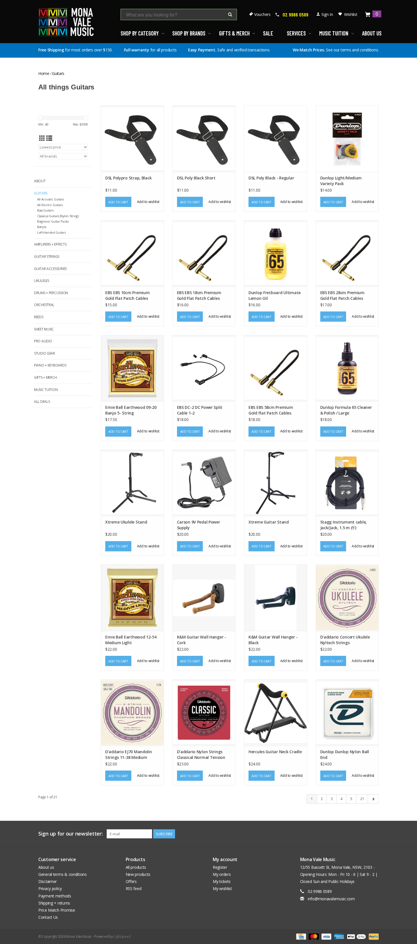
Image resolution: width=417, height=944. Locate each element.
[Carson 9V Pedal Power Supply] (204, 483)
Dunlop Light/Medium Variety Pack (341, 180)
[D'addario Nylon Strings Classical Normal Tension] (204, 712)
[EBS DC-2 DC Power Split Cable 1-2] (204, 368)
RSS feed (134, 888)
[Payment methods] (300, 936)
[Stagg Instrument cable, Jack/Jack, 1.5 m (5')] (347, 483)
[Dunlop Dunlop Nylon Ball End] (347, 712)
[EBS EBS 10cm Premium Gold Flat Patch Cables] (132, 253)
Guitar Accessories (50, 268)
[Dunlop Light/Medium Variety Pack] (347, 138)
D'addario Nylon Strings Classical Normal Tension (201, 754)
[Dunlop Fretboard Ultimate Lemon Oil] (275, 253)
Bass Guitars (45, 210)
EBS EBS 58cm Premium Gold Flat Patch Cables (270, 410)
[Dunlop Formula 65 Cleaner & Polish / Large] (347, 368)
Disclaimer (47, 881)
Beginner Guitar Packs (53, 221)
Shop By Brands (188, 33)
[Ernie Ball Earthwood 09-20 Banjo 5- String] (132, 368)
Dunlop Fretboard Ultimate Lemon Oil (274, 295)
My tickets (222, 881)
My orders (222, 874)
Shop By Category (140, 33)
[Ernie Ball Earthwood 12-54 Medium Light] (132, 597)
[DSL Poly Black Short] (204, 138)
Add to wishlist (148, 201)
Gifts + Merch (45, 377)
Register (220, 867)
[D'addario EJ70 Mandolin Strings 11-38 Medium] (132, 712)
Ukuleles (41, 280)
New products (138, 874)
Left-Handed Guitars (51, 232)
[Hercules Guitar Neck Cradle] (275, 712)
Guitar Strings (46, 256)
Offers (131, 881)
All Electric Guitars (50, 205)
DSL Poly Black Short (196, 178)
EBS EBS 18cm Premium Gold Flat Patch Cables (199, 295)
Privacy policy (50, 888)
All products (136, 867)
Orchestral (44, 304)
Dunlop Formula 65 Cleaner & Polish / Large (346, 410)
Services (296, 33)
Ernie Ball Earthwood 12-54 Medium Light (131, 639)
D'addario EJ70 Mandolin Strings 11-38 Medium (128, 754)
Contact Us (48, 917)
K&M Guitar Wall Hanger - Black (273, 639)
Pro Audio (43, 341)
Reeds (38, 317)
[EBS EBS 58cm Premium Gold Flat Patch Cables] (275, 368)
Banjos (41, 227)
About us (46, 867)
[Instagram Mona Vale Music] (374, 833)
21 (362, 798)
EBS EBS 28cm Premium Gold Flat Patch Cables (342, 295)
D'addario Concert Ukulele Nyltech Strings (345, 639)
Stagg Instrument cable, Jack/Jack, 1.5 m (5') (343, 524)
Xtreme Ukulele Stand (126, 522)
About (40, 181)
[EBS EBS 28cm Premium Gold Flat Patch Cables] (347, 253)
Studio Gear (44, 353)
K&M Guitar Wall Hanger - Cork (201, 639)
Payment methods (54, 896)
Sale (268, 33)
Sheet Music (44, 329)
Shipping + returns (54, 903)
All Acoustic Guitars (50, 199)
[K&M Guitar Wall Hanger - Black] (275, 597)
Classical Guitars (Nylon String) (58, 216)
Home (43, 73)
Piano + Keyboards (50, 365)
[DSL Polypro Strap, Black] (132, 138)
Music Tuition (333, 33)
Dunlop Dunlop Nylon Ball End (344, 754)
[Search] (230, 15)
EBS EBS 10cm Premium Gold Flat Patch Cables (127, 295)
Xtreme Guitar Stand (268, 522)
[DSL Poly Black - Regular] (275, 138)
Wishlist (350, 14)
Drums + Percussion (51, 292)
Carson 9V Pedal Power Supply (198, 524)
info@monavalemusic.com (331, 898)
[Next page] (373, 798)
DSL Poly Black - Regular (271, 178)
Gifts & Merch (234, 33)
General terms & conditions (62, 874)
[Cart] (368, 15)
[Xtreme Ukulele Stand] (132, 483)
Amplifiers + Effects (50, 244)
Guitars (58, 73)
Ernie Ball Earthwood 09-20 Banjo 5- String (131, 410)
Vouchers (262, 14)
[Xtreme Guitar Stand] (275, 483)
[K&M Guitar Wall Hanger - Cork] (204, 597)
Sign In (327, 14)
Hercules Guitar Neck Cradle (275, 751)
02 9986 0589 (295, 14)
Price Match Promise (56, 910)
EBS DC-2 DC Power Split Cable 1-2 (200, 410)
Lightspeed (121, 936)
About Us (372, 33)
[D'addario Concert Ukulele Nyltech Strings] (347, 597)
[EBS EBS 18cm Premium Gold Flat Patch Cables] (204, 253)
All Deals (42, 401)
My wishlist (222, 888)
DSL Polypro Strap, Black (128, 178)
